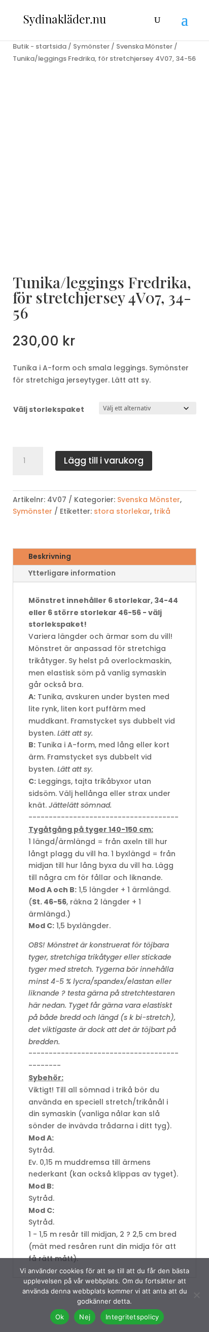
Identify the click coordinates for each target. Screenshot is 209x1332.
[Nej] (196, 1295)
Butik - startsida (39, 46)
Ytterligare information (72, 573)
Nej (84, 1317)
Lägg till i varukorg (104, 460)
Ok (59, 1317)
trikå (162, 511)
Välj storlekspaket (48, 409)
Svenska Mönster (144, 46)
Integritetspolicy (132, 1317)
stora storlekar (122, 511)
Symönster (91, 46)
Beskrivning (49, 556)
